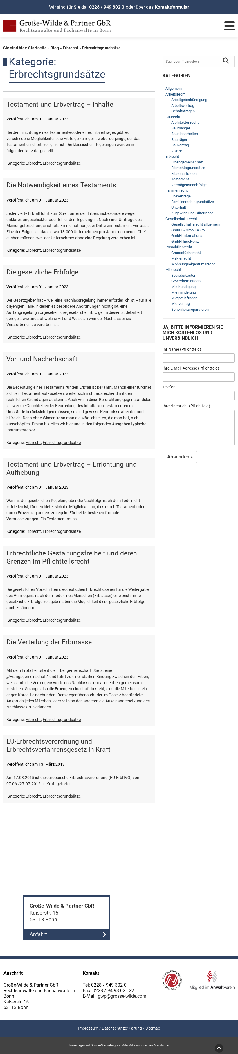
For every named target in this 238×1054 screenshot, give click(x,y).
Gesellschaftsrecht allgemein (195, 224)
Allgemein (173, 88)
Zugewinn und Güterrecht (192, 213)
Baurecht (172, 117)
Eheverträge (181, 196)
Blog (55, 48)
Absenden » (180, 457)
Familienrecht (176, 190)
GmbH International (187, 235)
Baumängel (180, 128)
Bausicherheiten (184, 134)
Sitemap (152, 1028)
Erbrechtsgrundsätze (62, 163)
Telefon (169, 387)
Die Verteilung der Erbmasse (49, 642)
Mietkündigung (183, 287)
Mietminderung (183, 292)
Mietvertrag (180, 303)
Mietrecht (173, 269)
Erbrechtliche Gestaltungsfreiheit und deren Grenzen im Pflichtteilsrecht (71, 557)
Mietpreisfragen (184, 298)
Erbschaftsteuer (184, 173)
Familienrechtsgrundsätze (192, 201)
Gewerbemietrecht (186, 281)
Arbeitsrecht (175, 94)
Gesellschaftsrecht (181, 219)
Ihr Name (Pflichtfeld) (182, 349)
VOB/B (176, 151)
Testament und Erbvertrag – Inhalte (59, 104)
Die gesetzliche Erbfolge (42, 272)
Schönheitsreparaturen (190, 309)
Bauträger (179, 139)
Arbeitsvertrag (182, 105)
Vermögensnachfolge (189, 185)
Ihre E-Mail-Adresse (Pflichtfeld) (191, 368)
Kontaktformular (172, 7)
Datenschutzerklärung (122, 1028)
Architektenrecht (185, 122)
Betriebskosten (183, 275)
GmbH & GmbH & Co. (188, 230)
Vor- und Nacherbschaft (41, 359)
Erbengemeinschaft (187, 162)
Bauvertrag (180, 145)
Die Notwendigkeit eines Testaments (61, 185)
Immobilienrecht (178, 247)
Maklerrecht (181, 258)
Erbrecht (70, 48)
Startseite (37, 48)
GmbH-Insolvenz (185, 241)
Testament (180, 179)
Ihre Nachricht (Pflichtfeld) (186, 406)
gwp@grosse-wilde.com (122, 996)
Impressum (88, 1028)
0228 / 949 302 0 (106, 7)
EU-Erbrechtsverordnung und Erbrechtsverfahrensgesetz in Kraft (58, 745)
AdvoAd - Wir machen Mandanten (146, 1045)
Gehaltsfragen (183, 111)
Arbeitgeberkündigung (189, 100)
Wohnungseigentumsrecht (193, 264)
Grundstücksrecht (186, 253)
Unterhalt (178, 207)
